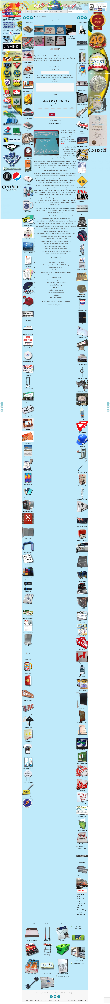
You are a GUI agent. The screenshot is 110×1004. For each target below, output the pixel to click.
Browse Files (55, 106)
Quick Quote (48, 1000)
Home (26, 1000)
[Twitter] (2, 406)
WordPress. (83, 1000)
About (31, 1000)
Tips (55, 1000)
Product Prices (39, 1000)
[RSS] (2, 410)
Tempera (76, 1000)
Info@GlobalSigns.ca (55, 123)
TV (59, 1000)
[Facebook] (2, 403)
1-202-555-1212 (81, 903)
